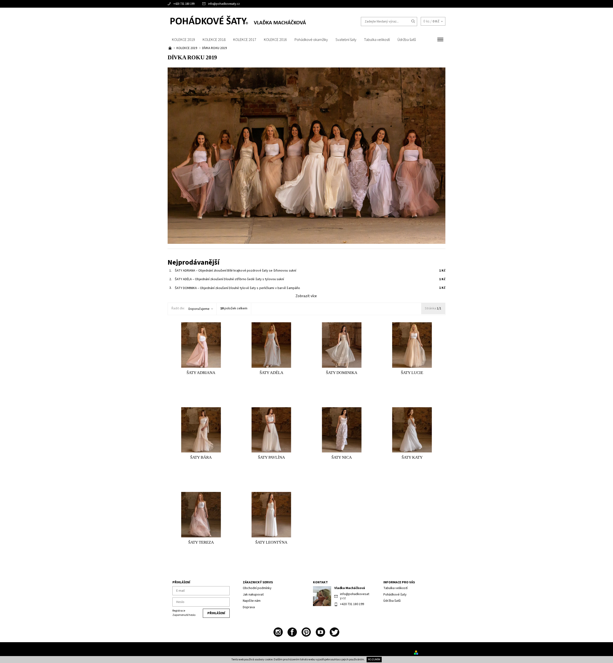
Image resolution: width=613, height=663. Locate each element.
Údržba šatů (406, 39)
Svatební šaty (345, 39)
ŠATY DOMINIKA (201, 288)
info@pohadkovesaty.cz (224, 4)
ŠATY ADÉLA (199, 279)
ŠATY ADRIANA (201, 270)
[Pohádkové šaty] (237, 21)
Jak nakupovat (253, 594)
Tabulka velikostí (377, 39)
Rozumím (374, 659)
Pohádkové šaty (395, 594)
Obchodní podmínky (257, 588)
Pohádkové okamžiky (311, 39)
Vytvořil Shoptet (430, 652)
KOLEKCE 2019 (183, 39)
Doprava (249, 607)
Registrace (178, 611)
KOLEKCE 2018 (214, 39)
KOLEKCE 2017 (244, 39)
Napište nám (252, 600)
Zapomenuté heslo (183, 615)
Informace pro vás (399, 582)
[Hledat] (413, 21)
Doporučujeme (199, 308)
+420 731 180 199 (183, 4)
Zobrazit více (306, 296)
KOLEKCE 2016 (275, 39)
